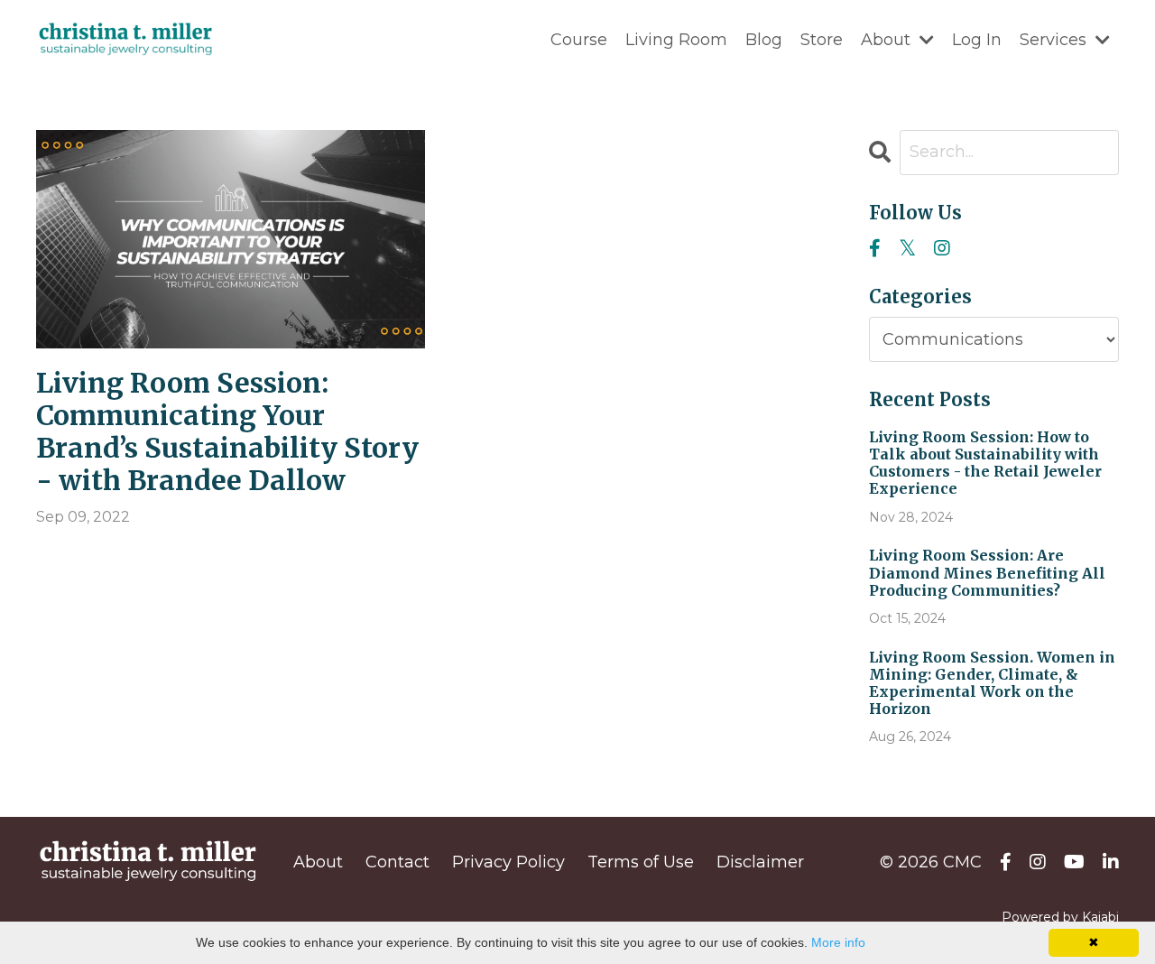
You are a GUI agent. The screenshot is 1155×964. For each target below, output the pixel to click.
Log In (977, 40)
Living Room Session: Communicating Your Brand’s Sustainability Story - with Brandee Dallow (227, 431)
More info (838, 942)
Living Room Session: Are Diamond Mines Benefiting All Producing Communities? (987, 572)
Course (578, 40)
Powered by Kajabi (1060, 917)
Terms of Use (640, 862)
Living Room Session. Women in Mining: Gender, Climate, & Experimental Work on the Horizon (992, 683)
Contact (397, 862)
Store (821, 40)
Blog (763, 40)
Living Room (676, 40)
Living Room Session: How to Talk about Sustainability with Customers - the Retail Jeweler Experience (985, 463)
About (318, 862)
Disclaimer (760, 862)
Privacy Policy (508, 862)
